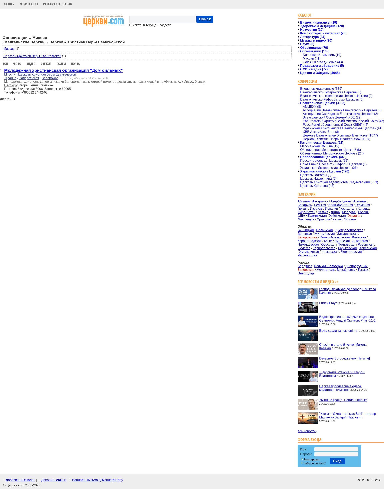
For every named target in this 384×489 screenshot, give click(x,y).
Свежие (46, 64)
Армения (360, 201)
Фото (17, 64)
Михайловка (346, 269)
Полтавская (346, 244)
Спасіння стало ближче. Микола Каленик (343, 346)
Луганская (342, 241)
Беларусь (305, 205)
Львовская (360, 241)
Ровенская (366, 244)
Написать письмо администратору (97, 480)
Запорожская (29, 78)
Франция (323, 219)
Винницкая (306, 230)
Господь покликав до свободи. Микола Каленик (347, 290)
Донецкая (305, 233)
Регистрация (28, 4)
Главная (8, 4)
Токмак (363, 269)
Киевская (359, 237)
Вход (337, 461)
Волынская (324, 230)
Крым (328, 241)
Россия (363, 212)
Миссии (9, 48)
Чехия (337, 219)
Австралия (320, 201)
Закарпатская (347, 233)
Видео (31, 64)
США (301, 215)
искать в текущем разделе (151, 25)
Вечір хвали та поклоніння (338, 330)
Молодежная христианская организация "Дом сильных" (63, 70)
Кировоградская (310, 241)
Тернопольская (324, 248)
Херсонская (368, 248)
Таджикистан (317, 215)
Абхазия (304, 201)
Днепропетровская (349, 230)
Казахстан (347, 208)
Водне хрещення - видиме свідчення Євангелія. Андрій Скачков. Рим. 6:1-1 (347, 318)
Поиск (205, 19)
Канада (363, 208)
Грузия (303, 208)
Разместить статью (57, 4)
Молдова (349, 212)
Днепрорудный (356, 266)
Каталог (304, 15)
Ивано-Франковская (335, 237)
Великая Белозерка (328, 266)
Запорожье (50, 78)
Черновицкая (307, 255)
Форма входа (309, 439)
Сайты (61, 64)
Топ (5, 64)
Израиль (316, 208)
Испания (331, 208)
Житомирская (324, 233)
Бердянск (305, 266)
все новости (307, 431)
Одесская (328, 244)
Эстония (350, 219)
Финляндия (306, 219)
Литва (335, 212)
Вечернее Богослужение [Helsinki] (344, 358)
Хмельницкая (309, 251)
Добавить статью (53, 480)
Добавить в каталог (20, 480)
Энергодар (306, 273)
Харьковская (347, 248)
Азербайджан (341, 201)
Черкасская (330, 251)
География (307, 194)
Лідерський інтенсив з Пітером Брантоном (342, 373)
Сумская (304, 248)
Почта (75, 64)
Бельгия (320, 205)
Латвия (323, 212)
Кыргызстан (306, 212)
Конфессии (307, 81)
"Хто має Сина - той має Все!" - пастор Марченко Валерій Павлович (347, 415)
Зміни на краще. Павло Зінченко (343, 400)
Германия (362, 205)
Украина (10, 78)
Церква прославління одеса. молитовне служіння (340, 387)
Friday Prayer (328, 303)
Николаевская (308, 244)
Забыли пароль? (315, 463)
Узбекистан (337, 215)
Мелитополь (326, 269)
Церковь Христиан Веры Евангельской (32, 56)
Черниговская (351, 251)
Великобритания (340, 205)
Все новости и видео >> (318, 281)
